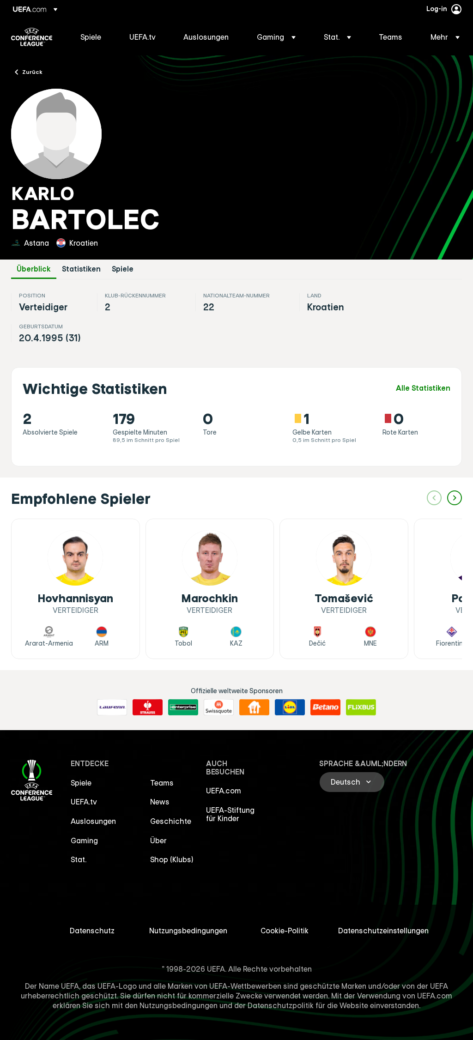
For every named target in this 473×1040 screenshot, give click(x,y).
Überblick (34, 269)
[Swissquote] (219, 707)
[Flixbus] (361, 707)
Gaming (84, 840)
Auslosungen (93, 821)
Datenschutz (92, 930)
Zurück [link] (32, 71)
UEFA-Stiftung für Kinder (230, 814)
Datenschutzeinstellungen (383, 930)
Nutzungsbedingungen (188, 930)
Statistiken (81, 269)
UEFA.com (223, 790)
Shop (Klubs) (172, 859)
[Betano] (325, 707)
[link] (90, 37)
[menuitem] (93, 37)
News (160, 802)
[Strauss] (148, 707)
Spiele (122, 269)
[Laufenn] (112, 707)
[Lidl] (290, 707)
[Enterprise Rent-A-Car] (183, 707)
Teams (162, 783)
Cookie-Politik (285, 930)
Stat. (78, 859)
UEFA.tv (84, 802)
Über (158, 840)
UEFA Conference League (31, 37)
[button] (276, 37)
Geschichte (170, 821)
